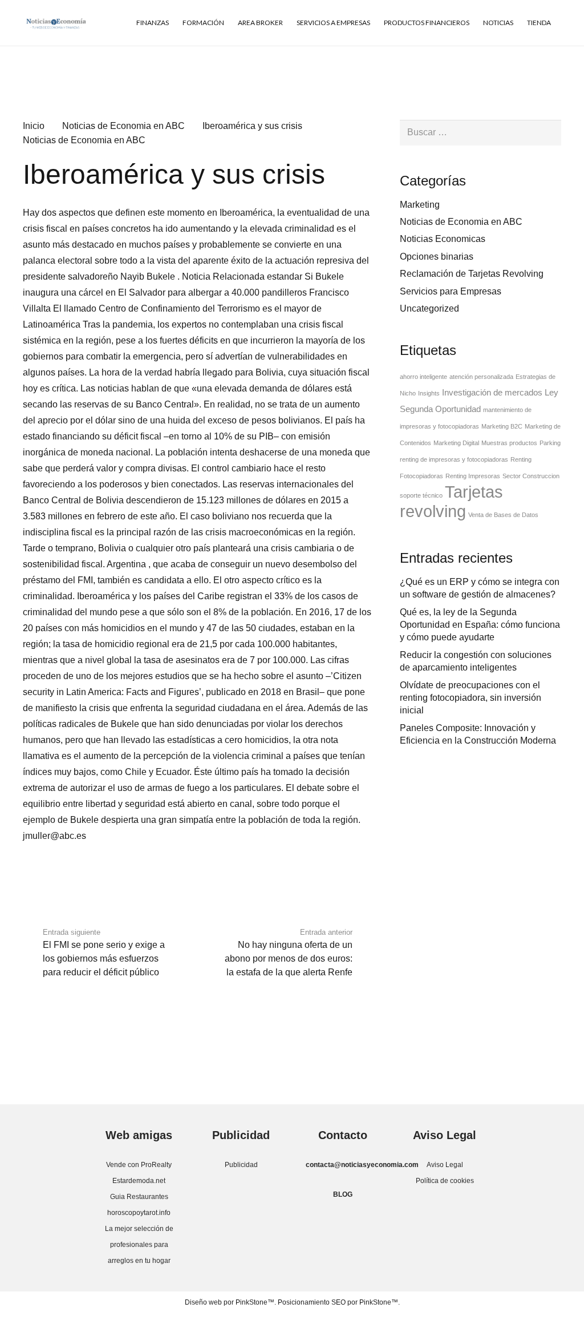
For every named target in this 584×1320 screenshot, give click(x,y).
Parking (550, 442)
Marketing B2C (501, 426)
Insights (429, 393)
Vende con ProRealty (139, 1165)
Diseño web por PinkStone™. (230, 1302)
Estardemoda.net (138, 1181)
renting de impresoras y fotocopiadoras (454, 459)
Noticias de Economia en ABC (84, 140)
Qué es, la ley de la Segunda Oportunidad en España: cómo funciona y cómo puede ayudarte (480, 625)
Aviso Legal (445, 1165)
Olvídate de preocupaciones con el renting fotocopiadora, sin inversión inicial (470, 698)
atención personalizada (481, 376)
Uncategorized (429, 308)
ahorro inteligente (423, 376)
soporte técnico (421, 495)
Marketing (420, 204)
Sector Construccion (530, 476)
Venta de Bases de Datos (503, 514)
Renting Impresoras (472, 476)
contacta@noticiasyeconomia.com (362, 1165)
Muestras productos (509, 442)
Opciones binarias (436, 256)
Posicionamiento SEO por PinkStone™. (339, 1302)
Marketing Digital (456, 442)
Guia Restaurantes (139, 1197)
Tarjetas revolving (451, 501)
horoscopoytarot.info (139, 1213)
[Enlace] (56, 22)
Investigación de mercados (492, 392)
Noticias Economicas (442, 239)
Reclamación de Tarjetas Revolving (472, 273)
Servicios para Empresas (450, 291)
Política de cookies (445, 1181)
